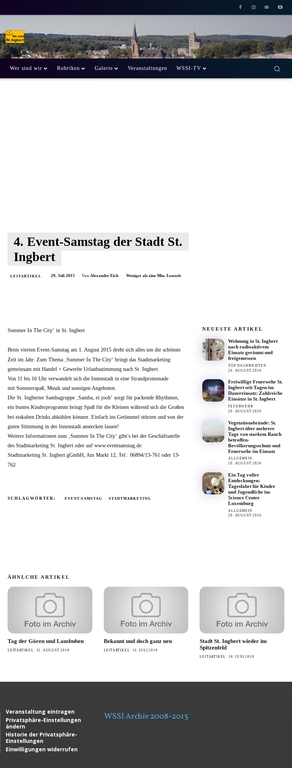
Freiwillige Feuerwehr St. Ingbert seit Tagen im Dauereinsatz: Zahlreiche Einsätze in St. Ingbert (255, 390)
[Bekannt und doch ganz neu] (146, 610)
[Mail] (266, 8)
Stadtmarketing (130, 498)
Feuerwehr (240, 406)
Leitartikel (25, 276)
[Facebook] (240, 8)
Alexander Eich (104, 275)
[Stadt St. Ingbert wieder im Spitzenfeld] (242, 610)
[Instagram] (253, 8)
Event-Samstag (83, 498)
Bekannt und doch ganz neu (138, 641)
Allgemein (240, 458)
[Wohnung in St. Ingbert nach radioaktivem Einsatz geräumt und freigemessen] (213, 350)
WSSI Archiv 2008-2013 (146, 716)
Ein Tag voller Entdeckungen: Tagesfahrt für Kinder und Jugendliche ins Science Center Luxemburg (251, 489)
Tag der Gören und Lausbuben (46, 641)
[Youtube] (280, 8)
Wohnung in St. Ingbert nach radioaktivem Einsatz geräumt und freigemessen (253, 349)
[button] (277, 68)
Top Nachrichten (247, 365)
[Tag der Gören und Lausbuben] (50, 610)
